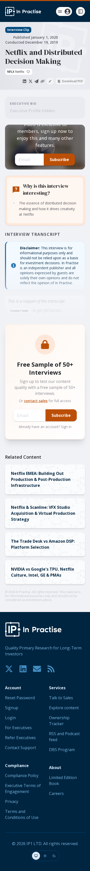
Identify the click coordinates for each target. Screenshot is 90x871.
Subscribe (59, 159)
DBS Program (62, 749)
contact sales (36, 400)
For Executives (18, 727)
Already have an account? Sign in (45, 426)
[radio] (36, 856)
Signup (11, 707)
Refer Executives (20, 737)
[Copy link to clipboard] (42, 81)
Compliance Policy (21, 775)
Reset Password (20, 697)
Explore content (64, 707)
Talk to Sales (61, 697)
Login (10, 717)
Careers (56, 793)
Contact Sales (19, 311)
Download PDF (72, 81)
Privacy (11, 801)
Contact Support (20, 747)
